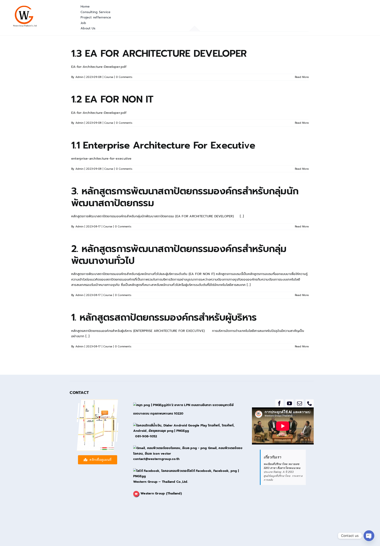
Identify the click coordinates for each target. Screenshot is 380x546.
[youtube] (289, 403)
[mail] (299, 403)
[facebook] (279, 403)
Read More (302, 77)
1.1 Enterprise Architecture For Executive (163, 145)
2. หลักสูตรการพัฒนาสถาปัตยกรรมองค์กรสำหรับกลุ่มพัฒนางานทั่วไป (179, 255)
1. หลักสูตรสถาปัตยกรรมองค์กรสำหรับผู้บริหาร (164, 317)
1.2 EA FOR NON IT (112, 99)
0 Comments (124, 77)
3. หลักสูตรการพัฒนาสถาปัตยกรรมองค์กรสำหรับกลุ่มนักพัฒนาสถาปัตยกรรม (184, 197)
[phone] (310, 403)
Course (108, 77)
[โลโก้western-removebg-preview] (25, 6)
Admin (79, 77)
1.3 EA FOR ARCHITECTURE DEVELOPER (159, 53)
